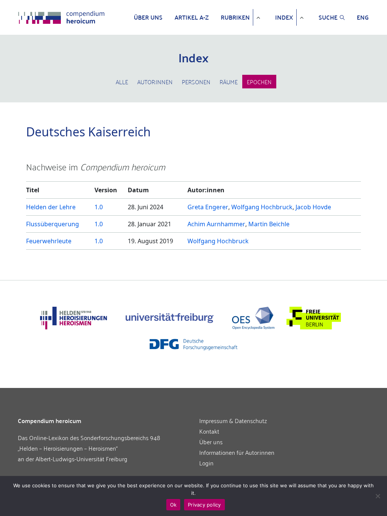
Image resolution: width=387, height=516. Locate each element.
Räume (229, 81)
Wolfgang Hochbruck (262, 207)
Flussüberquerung (52, 224)
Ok (173, 505)
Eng (363, 17)
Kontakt (209, 431)
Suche (328, 17)
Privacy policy (204, 505)
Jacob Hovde (313, 207)
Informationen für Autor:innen (236, 452)
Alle (122, 81)
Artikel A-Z (192, 17)
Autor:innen (155, 81)
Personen (196, 81)
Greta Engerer (207, 207)
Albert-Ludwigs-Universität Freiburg (81, 458)
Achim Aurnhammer (216, 224)
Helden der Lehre (51, 207)
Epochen (259, 81)
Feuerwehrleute (48, 241)
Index (284, 17)
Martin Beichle (268, 224)
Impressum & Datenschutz (233, 420)
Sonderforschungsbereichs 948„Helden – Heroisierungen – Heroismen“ (89, 442)
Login (206, 462)
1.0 (98, 207)
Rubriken (235, 17)
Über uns (148, 17)
